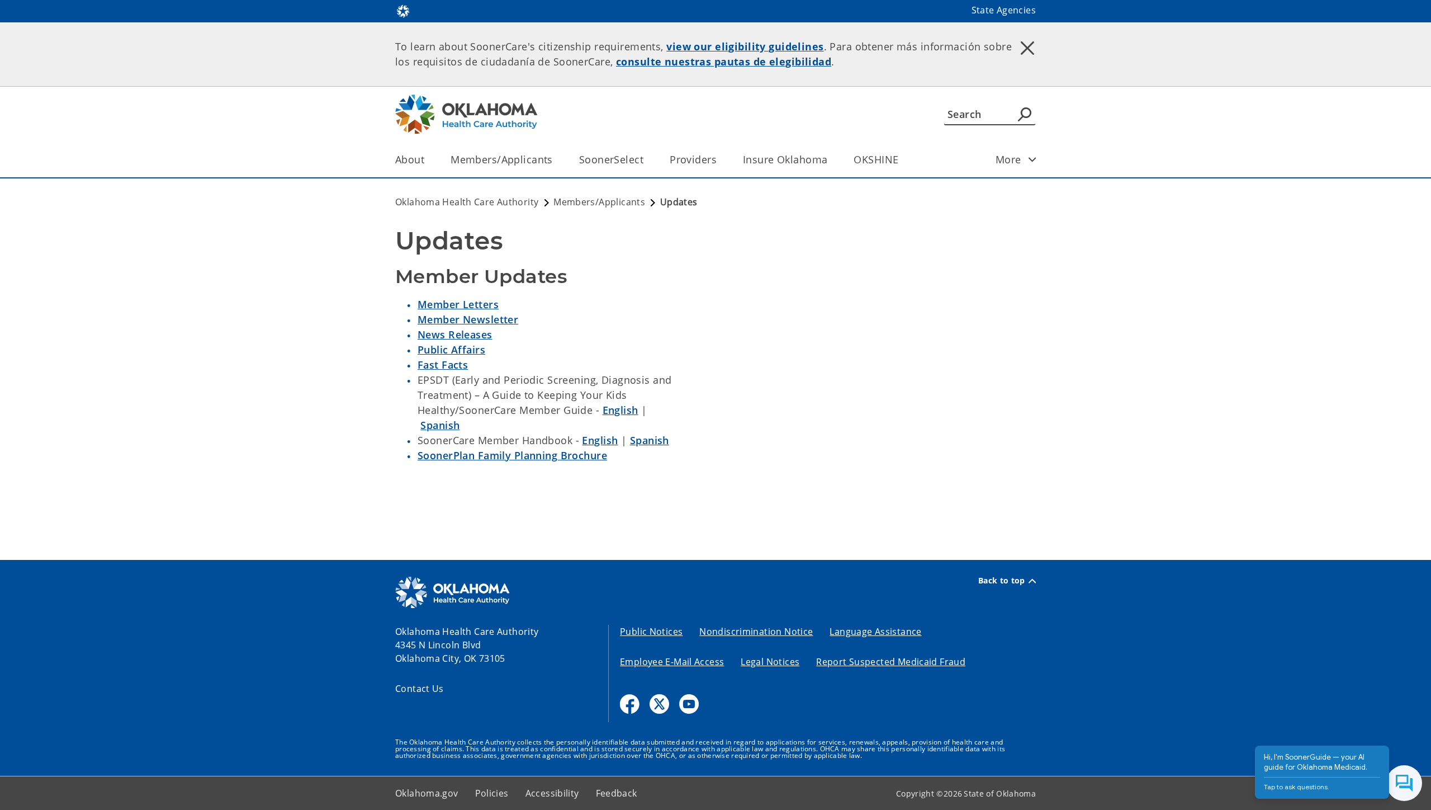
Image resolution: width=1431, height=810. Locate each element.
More (1008, 159)
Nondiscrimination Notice (756, 631)
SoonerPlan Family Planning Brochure (512, 455)
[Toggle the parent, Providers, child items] (720, 159)
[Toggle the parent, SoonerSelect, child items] (647, 159)
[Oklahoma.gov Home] (403, 10)
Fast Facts (443, 364)
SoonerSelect (611, 159)
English (620, 410)
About (409, 159)
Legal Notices (770, 662)
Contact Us (419, 688)
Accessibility (552, 793)
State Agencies (1004, 10)
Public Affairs (451, 349)
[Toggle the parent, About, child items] (428, 159)
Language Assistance (875, 631)
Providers (693, 159)
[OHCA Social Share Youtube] (689, 704)
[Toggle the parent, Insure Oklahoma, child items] (831, 159)
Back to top (1001, 581)
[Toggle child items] (1032, 159)
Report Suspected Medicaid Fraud (890, 662)
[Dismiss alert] (1027, 47)
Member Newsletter (468, 319)
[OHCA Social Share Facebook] (629, 704)
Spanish (439, 425)
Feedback (616, 793)
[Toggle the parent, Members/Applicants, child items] (556, 159)
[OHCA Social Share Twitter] (659, 704)
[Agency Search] (1024, 114)
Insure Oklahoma (785, 159)
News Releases (455, 334)
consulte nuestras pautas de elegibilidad (723, 61)
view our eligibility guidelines (744, 46)
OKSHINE (876, 159)
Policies (492, 793)
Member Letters (458, 304)
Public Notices (651, 631)
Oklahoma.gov (426, 793)
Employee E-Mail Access (672, 662)
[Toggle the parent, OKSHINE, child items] (902, 159)
